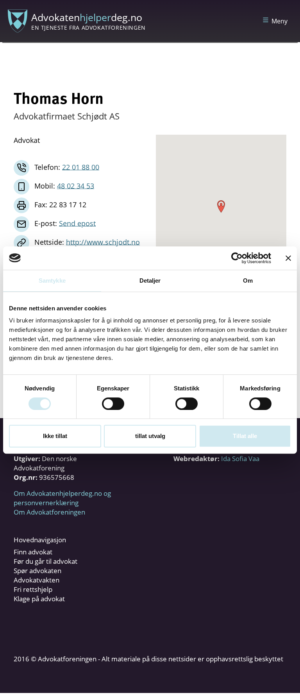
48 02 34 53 (75, 185)
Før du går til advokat (45, 561)
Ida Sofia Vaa (240, 458)
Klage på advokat (39, 598)
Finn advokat (33, 551)
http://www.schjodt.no (103, 241)
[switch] (113, 403)
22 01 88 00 (80, 166)
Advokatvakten (36, 579)
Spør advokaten (37, 570)
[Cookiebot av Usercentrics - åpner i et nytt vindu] (237, 258)
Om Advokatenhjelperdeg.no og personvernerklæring (62, 498)
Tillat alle (245, 436)
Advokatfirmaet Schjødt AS (67, 116)
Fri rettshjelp (33, 589)
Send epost (77, 223)
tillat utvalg (150, 436)
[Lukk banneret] (288, 258)
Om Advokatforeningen (49, 512)
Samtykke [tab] (52, 280)
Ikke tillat (55, 436)
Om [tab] (248, 280)
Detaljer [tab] (150, 280)
